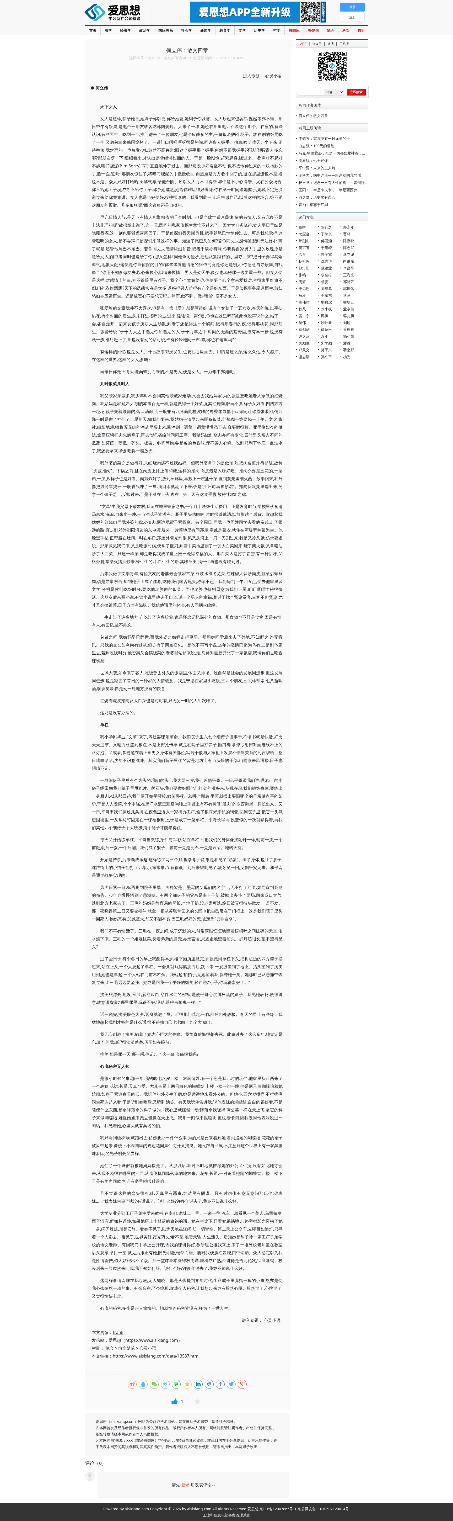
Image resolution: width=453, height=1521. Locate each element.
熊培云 (348, 302)
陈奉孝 (326, 288)
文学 (242, 30)
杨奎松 (326, 274)
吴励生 (304, 343)
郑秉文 (304, 349)
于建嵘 (326, 247)
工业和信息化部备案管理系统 (226, 1515)
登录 (185, 1485)
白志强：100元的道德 (316, 145)
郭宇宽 (326, 254)
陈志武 (348, 247)
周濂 (302, 281)
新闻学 (205, 30)
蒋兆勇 (348, 315)
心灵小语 (147, 1348)
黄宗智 (304, 247)
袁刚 (324, 336)
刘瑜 (346, 322)
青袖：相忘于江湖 (313, 204)
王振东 (326, 295)
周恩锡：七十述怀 (313, 160)
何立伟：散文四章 (313, 115)
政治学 (144, 30)
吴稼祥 (348, 329)
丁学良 (326, 233)
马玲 (302, 295)
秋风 (302, 308)
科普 (346, 30)
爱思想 (127, 13)
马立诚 (348, 254)
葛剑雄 (304, 329)
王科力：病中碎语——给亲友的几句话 (330, 175)
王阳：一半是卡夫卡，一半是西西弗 (328, 189)
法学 (108, 30)
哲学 (277, 30)
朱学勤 (326, 343)
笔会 (330, 30)
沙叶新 (326, 322)
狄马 (346, 295)
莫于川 (326, 349)
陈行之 (326, 227)
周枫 (324, 315)
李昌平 (348, 268)
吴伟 (302, 322)
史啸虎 (326, 302)
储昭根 (326, 329)
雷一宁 (304, 315)
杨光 (346, 356)
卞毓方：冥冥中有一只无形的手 (324, 138)
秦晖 (302, 227)
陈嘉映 (348, 240)
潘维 (346, 343)
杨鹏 (324, 281)
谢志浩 (304, 356)
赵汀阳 (304, 268)
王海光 (348, 274)
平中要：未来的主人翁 (317, 167)
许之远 (304, 336)
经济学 (125, 30)
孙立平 (326, 356)
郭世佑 (348, 288)
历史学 (259, 30)
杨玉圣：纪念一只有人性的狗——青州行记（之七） (341, 182)
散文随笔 (126, 1348)
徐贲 (302, 254)
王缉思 (304, 288)
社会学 (186, 30)
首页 (92, 30)
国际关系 (165, 30)
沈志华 (326, 261)
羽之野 (348, 349)
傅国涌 (326, 240)
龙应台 (304, 233)
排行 (361, 30)
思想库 (294, 30)
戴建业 (326, 268)
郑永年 (348, 227)
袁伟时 (304, 302)
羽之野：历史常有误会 (317, 197)
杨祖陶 (304, 261)
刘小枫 (326, 308)
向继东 (348, 261)
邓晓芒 (348, 281)
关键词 (313, 30)
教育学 (224, 30)
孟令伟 (348, 308)
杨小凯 (348, 336)
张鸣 (302, 274)
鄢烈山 (304, 240)
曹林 (346, 233)
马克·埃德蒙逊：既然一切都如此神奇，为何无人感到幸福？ (347, 153)
